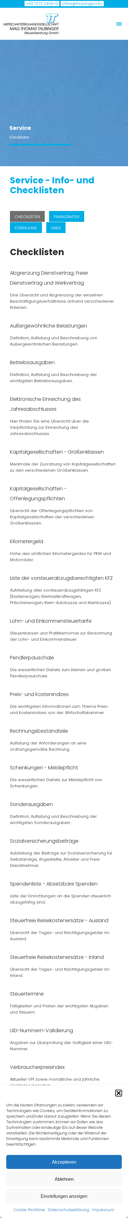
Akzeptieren (64, 1162)
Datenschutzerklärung (68, 1209)
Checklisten (27, 217)
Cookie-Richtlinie (29, 1209)
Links (56, 228)
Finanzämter (67, 217)
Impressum (103, 1209)
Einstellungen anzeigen (64, 1196)
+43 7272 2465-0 (42, 3)
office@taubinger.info (82, 3)
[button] (119, 1093)
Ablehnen (64, 1179)
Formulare (26, 228)
